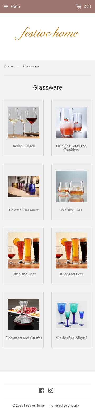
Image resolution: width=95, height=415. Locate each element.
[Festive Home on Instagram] (50, 391)
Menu (15, 6)
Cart (87, 6)
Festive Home (34, 405)
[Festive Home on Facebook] (42, 391)
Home (8, 66)
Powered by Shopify (64, 405)
